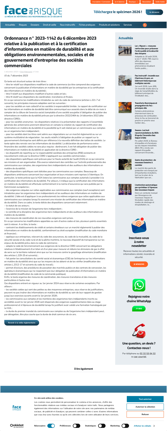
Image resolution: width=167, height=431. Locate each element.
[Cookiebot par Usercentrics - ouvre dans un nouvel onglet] (16, 426)
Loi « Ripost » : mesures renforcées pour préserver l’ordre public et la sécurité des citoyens (146, 49)
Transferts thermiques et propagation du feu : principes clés (146, 105)
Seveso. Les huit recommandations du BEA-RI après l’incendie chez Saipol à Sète (147, 134)
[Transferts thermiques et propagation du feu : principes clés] (125, 103)
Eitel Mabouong (26, 72)
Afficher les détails (142, 426)
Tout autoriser (145, 399)
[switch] (76, 426)
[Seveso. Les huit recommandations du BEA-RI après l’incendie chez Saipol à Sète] (125, 130)
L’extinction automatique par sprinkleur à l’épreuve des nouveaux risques (146, 187)
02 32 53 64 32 (148, 353)
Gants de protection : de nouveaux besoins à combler (145, 162)
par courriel (140, 356)
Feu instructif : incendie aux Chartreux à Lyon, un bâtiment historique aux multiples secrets (147, 79)
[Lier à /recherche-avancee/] (145, 25)
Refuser (145, 414)
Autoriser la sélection (145, 407)
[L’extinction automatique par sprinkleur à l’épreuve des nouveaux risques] (125, 185)
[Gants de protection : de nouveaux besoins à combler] (125, 160)
